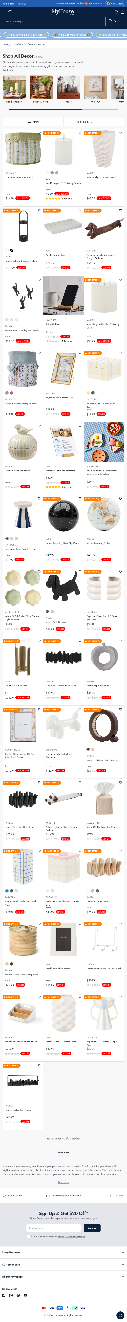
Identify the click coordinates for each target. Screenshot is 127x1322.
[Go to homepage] (63, 12)
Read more (8, 69)
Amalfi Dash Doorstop (56, 622)
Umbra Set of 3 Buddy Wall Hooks (22, 330)
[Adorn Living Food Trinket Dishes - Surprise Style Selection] (104, 442)
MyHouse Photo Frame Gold (60, 397)
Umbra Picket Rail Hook (97, 901)
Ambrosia (51, 466)
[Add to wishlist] (39, 132)
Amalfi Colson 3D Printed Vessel (61, 1041)
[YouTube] (25, 1295)
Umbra (9, 256)
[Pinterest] (18, 1295)
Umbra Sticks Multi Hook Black (61, 685)
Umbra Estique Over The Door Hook (104, 968)
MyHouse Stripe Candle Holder (20, 549)
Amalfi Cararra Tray (55, 254)
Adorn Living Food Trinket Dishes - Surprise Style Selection (102, 472)
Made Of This (12, 612)
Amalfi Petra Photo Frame (58, 968)
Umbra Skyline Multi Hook (18, 1109)
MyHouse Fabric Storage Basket (20, 403)
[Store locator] (116, 12)
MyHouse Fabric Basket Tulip (19, 177)
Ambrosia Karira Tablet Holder (60, 470)
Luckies (50, 539)
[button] (33, 121)
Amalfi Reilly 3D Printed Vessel (101, 177)
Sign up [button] (92, 1227)
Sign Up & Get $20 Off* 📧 (84, 4)
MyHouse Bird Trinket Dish (17, 470)
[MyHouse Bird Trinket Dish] (23, 442)
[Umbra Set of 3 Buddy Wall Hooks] (23, 296)
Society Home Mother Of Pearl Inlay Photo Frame (20, 756)
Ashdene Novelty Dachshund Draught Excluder (100, 256)
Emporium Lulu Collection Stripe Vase (101, 1043)
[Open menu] (4, 12)
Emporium (92, 399)
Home (5, 44)
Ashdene (91, 250)
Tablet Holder (52, 324)
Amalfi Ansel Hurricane (16, 685)
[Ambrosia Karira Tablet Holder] (63, 442)
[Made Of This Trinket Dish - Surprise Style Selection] (23, 587)
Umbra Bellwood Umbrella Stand (21, 260)
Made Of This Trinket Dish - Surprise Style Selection (22, 618)
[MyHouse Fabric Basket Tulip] (23, 148)
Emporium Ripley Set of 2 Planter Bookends (102, 618)
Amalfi (49, 179)
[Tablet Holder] (63, 295)
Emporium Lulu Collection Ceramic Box (62, 903)
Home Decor (18, 44)
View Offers (115, 3)
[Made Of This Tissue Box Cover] (104, 798)
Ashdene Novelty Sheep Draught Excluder (61, 829)
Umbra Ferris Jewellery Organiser (102, 759)
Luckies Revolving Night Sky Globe (62, 543)
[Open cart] (122, 12)
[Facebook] (3, 1295)
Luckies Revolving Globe (98, 543)
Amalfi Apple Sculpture (98, 685)
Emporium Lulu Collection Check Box (102, 405)
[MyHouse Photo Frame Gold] (63, 369)
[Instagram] (11, 1295)
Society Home (13, 750)
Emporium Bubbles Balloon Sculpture (59, 756)
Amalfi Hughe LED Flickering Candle (63, 183)
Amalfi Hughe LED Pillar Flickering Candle (102, 326)
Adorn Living (93, 466)
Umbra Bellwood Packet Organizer (22, 1041)
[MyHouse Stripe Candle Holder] (23, 514)
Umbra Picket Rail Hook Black (19, 827)
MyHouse (10, 173)
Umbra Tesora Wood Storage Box (21, 974)
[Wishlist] (10, 12)
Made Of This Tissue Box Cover (101, 827)
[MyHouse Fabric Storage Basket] (23, 369)
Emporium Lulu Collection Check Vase (20, 903)
